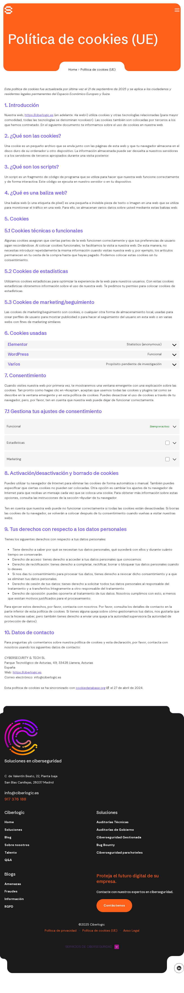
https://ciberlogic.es (39, 115)
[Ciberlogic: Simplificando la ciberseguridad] (8, 10)
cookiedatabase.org (90, 688)
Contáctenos (114, 905)
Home (72, 69)
